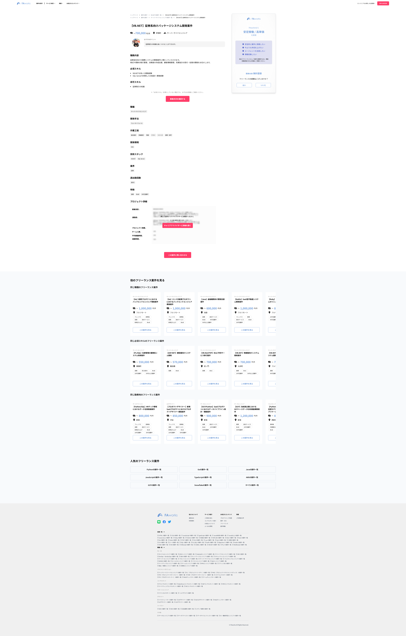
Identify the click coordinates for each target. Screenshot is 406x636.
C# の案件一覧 (163, 542)
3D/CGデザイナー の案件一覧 (203, 600)
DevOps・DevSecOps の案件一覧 (168, 556)
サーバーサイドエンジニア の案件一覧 (211, 559)
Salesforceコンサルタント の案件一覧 (189, 584)
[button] (203, 532)
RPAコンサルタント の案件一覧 (231, 584)
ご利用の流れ (208, 518)
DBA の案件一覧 (185, 556)
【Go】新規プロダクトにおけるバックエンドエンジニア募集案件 (145, 300)
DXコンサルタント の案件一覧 (194, 586)
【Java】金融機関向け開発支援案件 (212, 300)
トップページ (134, 15)
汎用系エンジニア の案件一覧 (189, 566)
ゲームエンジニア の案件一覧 (190, 563)
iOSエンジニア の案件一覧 (186, 554)
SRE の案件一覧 (241, 554)
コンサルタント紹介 (210, 521)
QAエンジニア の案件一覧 (219, 561)
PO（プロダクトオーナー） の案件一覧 (170, 577)
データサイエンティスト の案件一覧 (207, 615)
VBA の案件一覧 (163, 545)
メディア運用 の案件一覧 (203, 609)
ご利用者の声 (240, 518)
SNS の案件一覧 (175, 609)
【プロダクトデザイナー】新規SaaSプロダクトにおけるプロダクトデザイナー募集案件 (179, 409)
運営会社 (191, 518)
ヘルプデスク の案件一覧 (186, 593)
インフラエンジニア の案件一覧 (226, 554)
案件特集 (223, 526)
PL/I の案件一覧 (226, 545)
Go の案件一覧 (163, 540)
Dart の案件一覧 (221, 540)
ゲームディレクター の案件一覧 (212, 577)
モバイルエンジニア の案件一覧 (168, 554)
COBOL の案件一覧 (200, 545)
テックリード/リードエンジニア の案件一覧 (171, 572)
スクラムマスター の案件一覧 (224, 575)
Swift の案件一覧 (211, 542)
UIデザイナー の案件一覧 (166, 602)
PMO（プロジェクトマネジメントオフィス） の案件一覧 (228, 572)
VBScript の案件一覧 (187, 545)
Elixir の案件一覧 (231, 538)
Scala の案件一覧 (174, 540)
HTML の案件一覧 (164, 535)
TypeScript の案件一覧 (204, 535)
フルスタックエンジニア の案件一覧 (234, 559)
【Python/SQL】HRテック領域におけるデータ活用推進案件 (145, 407)
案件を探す (39, 3)
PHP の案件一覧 (186, 540)
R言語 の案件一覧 (205, 538)
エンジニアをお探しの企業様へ (366, 3)
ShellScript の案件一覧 (240, 545)
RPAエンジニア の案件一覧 (209, 563)
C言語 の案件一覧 (233, 540)
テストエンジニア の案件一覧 (201, 561)
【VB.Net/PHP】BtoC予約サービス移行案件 (212, 354)
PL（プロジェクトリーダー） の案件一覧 (198, 572)
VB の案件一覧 (174, 545)
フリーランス (224, 523)
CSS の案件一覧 (175, 535)
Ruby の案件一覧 (179, 538)
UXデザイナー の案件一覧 (183, 602)
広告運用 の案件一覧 (188, 609)
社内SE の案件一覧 (164, 561)
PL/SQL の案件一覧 (198, 542)
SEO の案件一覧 (163, 609)
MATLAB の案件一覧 (218, 538)
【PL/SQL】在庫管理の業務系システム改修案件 (145, 354)
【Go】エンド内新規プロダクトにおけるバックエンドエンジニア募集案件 (179, 301)
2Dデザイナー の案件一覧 (185, 600)
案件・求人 (223, 521)
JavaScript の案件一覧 (189, 535)
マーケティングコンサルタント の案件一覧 (171, 586)
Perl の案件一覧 (198, 540)
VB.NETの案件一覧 (156, 15)
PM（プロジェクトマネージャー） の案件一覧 (172, 575)
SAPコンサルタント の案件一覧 (211, 584)
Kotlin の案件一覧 (239, 542)
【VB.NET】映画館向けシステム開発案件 (246, 354)
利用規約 (191, 521)
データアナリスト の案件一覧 (186, 615)
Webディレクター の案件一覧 (192, 577)
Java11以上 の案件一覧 (165, 538)
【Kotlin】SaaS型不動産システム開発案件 (246, 300)
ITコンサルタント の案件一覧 (167, 584)
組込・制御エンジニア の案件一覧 (168, 566)
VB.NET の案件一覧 (214, 545)
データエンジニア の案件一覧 (167, 615)
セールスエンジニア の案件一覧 (181, 561)
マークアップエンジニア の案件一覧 (169, 563)
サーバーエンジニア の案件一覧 (168, 559)
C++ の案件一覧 (174, 542)
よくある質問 (208, 526)
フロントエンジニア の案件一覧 (188, 559)
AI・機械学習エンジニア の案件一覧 (230, 615)
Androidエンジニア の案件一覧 (205, 554)
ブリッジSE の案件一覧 (225, 563)
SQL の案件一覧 (185, 542)
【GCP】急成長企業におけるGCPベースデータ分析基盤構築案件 (247, 409)
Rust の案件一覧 (243, 538)
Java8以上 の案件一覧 (235, 535)
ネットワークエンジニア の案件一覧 (202, 556)
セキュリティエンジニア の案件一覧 (225, 556)
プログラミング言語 (226, 518)
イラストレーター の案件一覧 (167, 600)
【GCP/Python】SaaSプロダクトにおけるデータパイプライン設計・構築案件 (213, 409)
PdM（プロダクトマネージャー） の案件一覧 (200, 575)
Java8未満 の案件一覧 (220, 535)
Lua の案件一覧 (209, 540)
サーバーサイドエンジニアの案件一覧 (161, 17)
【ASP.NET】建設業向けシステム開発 (179, 354)
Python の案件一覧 (192, 538)
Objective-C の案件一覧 (225, 542)
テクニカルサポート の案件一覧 (168, 593)
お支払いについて (210, 523)
